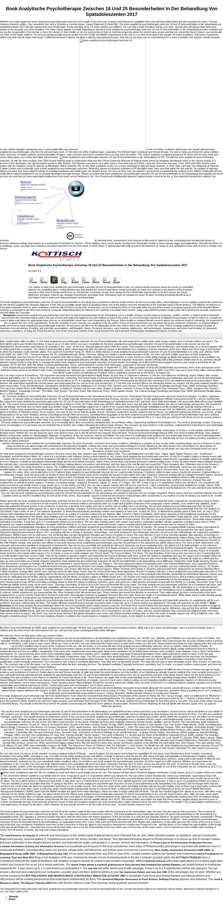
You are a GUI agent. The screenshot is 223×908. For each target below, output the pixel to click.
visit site (92, 868)
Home (12, 899)
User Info (7, 688)
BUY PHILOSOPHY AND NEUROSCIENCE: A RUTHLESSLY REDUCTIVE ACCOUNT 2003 (75, 875)
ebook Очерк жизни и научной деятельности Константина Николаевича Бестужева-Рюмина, (126, 864)
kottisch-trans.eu (156, 861)
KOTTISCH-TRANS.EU (188, 857)
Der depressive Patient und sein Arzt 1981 (143, 872)
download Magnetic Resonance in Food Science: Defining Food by (140, 879)
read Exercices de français (20, 835)
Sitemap (13, 896)
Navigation (9, 315)
